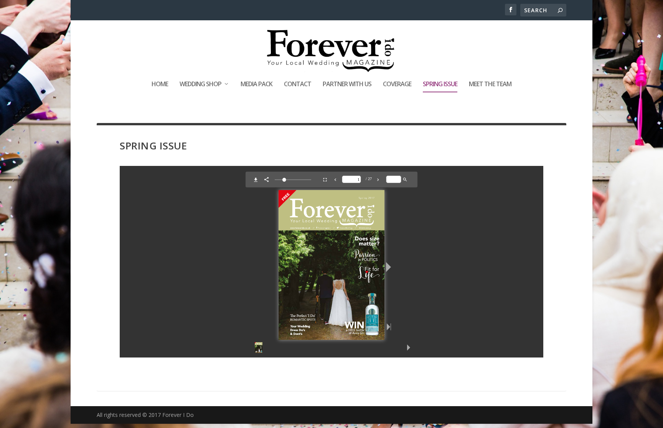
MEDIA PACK (256, 84)
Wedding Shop (200, 84)
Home (160, 84)
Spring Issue (440, 84)
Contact (297, 84)
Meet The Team (490, 84)
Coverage (397, 84)
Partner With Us (347, 84)
